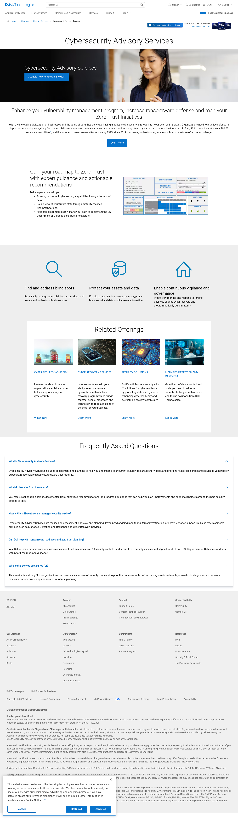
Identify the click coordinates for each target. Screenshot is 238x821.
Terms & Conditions (50, 699)
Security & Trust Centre (186, 657)
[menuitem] (40, 13)
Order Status (69, 612)
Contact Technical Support (132, 612)
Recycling (67, 669)
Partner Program (127, 651)
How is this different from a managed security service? (40, 513)
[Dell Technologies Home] (19, 4)
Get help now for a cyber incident (46, 76)
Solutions (11, 651)
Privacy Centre (182, 651)
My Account (69, 606)
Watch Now (40, 417)
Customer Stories (71, 680)
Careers (67, 645)
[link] (192, 4)
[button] (175, 4)
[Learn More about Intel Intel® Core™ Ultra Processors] (221, 25)
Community (181, 606)
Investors (67, 657)
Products (11, 645)
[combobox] (95, 4)
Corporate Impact (72, 674)
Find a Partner (126, 639)
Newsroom (68, 663)
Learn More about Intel (200, 26)
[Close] (110, 779)
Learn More (117, 142)
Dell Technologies (15, 691)
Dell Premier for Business (220, 13)
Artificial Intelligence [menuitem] (15, 13)
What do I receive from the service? (28, 487)
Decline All (76, 809)
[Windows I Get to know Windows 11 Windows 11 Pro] (165, 25)
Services (10, 657)
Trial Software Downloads (188, 663)
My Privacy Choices (104, 699)
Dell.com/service (93, 735)
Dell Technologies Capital (75, 651)
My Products (69, 623)
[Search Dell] (141, 4)
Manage (21, 809)
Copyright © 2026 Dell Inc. (19, 699)
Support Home (126, 606)
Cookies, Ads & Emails (138, 699)
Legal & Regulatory (166, 699)
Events (178, 645)
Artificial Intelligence (16, 639)
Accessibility (190, 699)
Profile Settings (70, 617)
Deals (9, 663)
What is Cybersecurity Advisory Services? (32, 461)
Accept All (101, 809)
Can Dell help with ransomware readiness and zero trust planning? (46, 539)
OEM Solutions (126, 645)
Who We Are (69, 639)
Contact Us (181, 612)
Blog (177, 639)
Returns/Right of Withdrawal (133, 617)
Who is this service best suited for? (28, 565)
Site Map (10, 607)
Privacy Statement (77, 699)
